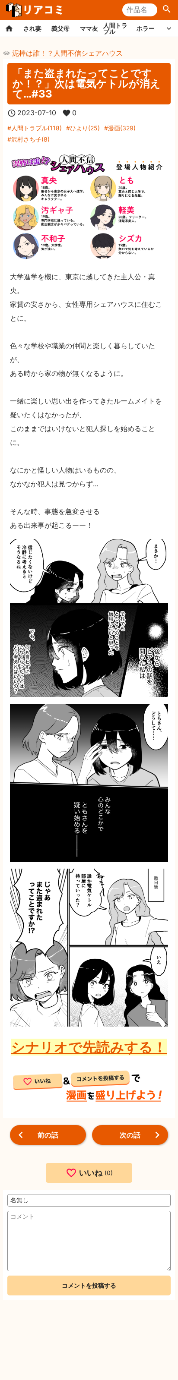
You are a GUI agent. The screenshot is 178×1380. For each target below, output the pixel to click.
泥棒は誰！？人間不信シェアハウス (67, 53)
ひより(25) (85, 128)
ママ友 (89, 28)
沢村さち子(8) (30, 139)
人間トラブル (115, 28)
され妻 (32, 28)
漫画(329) (122, 128)
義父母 (60, 28)
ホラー (146, 28)
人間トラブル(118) (36, 128)
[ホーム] (9, 28)
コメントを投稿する (89, 1285)
